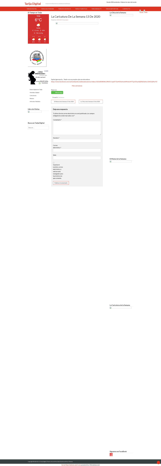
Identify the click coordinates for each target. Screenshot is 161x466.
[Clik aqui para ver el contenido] (111, 454)
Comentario (57, 120)
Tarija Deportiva (112, 9)
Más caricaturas (77, 86)
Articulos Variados (35, 101)
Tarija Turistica (81, 9)
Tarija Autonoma (47, 9)
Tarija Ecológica (64, 9)
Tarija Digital (33, 3)
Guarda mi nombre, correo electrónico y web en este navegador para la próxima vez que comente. (58, 171)
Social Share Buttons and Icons (71, 465)
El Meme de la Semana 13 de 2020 (64, 101)
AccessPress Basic (55, 461)
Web (54, 155)
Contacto (126, 9)
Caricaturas (61, 97)
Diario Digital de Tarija (36, 89)
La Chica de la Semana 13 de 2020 (90, 101)
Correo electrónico (57, 146)
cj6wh (66, 20)
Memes (32, 98)
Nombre (56, 138)
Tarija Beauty (96, 9)
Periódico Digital (34, 92)
